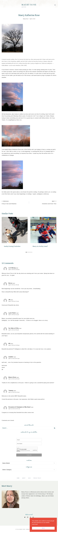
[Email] (33, 517)
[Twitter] (25, 517)
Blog (29, 478)
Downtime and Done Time (49, 202)
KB (9, 343)
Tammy (10, 390)
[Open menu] (55, 5)
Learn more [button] (35, 524)
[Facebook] (30, 517)
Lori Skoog (11, 268)
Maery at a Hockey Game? (40, 246)
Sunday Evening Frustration (12, 246)
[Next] (54, 234)
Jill (9, 299)
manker (10, 357)
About (23, 478)
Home (18, 478)
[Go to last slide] (3, 234)
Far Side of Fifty (13, 328)
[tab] (26, 252)
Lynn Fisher (12, 313)
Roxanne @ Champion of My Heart (19, 407)
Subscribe (29, 455)
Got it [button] (43, 528)
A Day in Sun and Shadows (9, 202)
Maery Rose (12, 377)
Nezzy (10, 283)
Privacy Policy (37, 478)
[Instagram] (27, 517)
